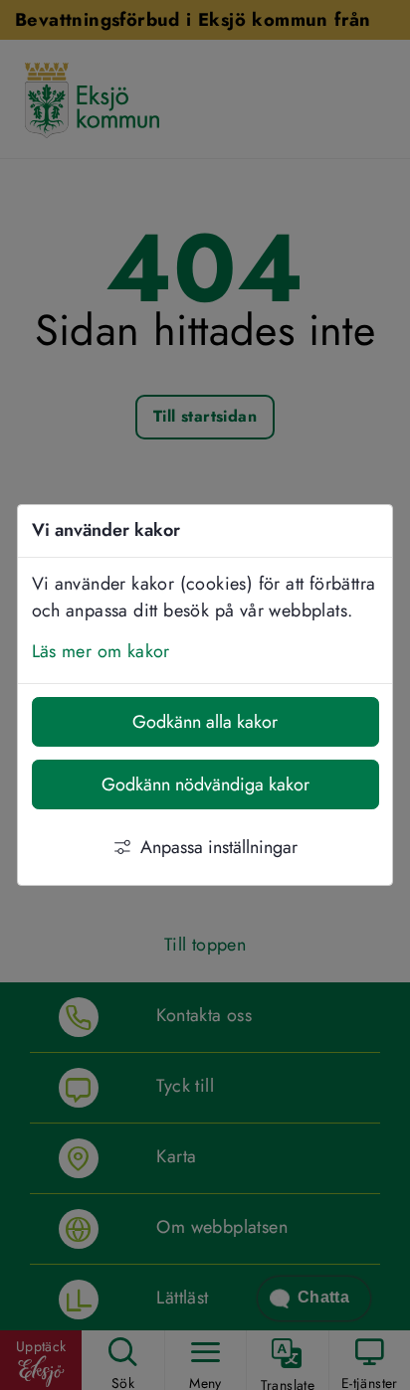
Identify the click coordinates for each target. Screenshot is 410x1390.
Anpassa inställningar (219, 847)
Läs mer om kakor (101, 651)
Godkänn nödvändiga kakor (205, 784)
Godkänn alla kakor (205, 722)
